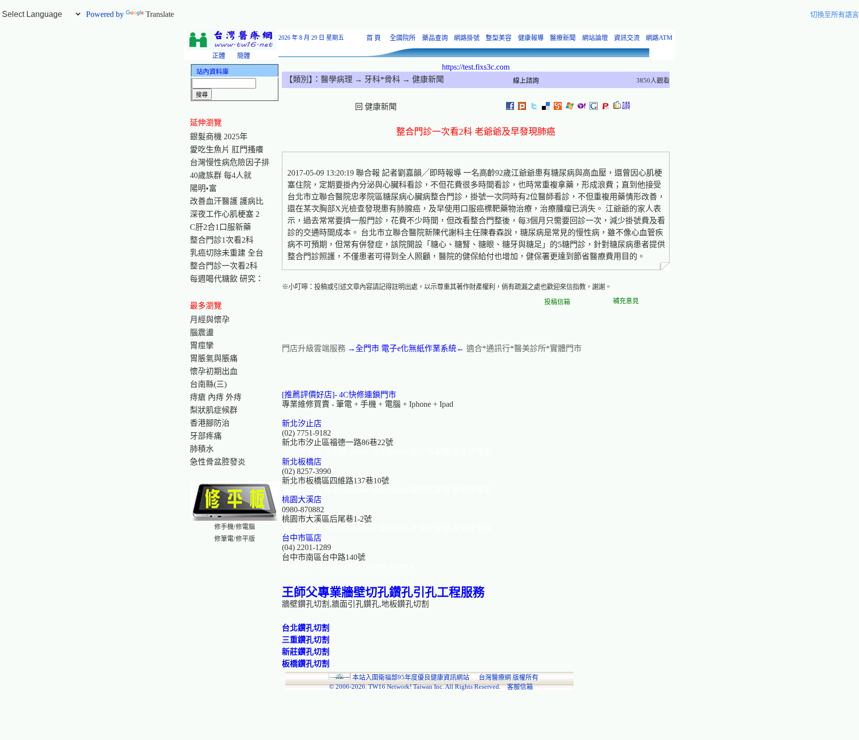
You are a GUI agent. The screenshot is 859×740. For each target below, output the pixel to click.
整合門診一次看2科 (224, 266)
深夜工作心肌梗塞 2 (224, 214)
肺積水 (202, 449)
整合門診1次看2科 (222, 240)
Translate (160, 14)
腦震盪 (202, 332)
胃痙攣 (202, 345)
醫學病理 (336, 79)
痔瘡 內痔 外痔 (216, 397)
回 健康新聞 (376, 106)
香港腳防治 (210, 423)
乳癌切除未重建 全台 (226, 253)
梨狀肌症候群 (214, 410)
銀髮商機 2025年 (219, 136)
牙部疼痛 (206, 436)
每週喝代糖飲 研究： (226, 279)
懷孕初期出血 (214, 371)
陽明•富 (203, 188)
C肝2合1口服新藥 (220, 227)
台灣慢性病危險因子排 (229, 162)
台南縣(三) (208, 384)
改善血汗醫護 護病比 (226, 201)
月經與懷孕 (210, 319)
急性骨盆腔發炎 (218, 462)
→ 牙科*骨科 (376, 79)
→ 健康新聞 (422, 79)
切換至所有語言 (834, 14)
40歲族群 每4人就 (221, 175)
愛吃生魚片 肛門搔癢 (226, 149)
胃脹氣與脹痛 (214, 358)
